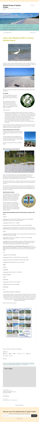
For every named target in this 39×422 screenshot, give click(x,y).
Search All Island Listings (14, 27)
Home (4, 25)
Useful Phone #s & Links (28, 27)
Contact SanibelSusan (12, 29)
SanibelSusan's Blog (16, 363)
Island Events (21, 27)
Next (35, 32)
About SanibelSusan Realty (11, 25)
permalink (25, 364)
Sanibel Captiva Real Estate (7, 364)
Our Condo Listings (30, 25)
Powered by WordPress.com (19, 405)
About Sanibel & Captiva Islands (21, 25)
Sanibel (33, 363)
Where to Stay (5, 29)
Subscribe (34, 415)
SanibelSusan (11, 363)
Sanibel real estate (5, 363)
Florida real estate (29, 363)
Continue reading (19, 418)
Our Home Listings (6, 27)
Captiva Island (24, 363)
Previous (31, 32)
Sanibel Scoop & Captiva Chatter (12, 6)
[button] (19, 52)
